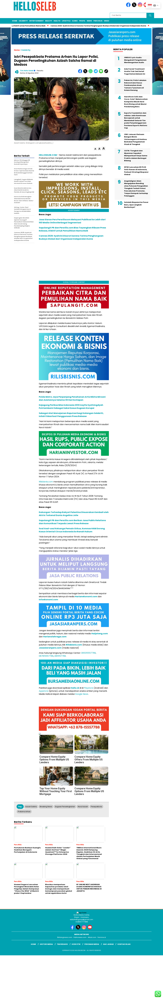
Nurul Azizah (83, 806)
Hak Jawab (108, 944)
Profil (82, 21)
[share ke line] (101, 73)
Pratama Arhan (24, 811)
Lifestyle (66, 21)
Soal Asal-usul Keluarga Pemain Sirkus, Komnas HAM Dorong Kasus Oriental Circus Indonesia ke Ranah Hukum (72, 530)
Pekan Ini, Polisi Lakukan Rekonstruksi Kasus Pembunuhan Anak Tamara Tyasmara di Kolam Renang (135, 85)
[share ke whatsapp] (91, 73)
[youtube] (90, 929)
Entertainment (36, 21)
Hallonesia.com (79, 937)
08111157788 (60, 655)
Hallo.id (75, 687)
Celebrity (23, 21)
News (89, 21)
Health (57, 21)
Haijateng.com (99, 633)
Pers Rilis (97, 21)
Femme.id (102, 937)
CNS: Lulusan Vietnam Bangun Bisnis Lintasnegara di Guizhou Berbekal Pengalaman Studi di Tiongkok (135, 139)
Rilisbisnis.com (46, 481)
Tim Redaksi (62, 944)
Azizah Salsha (31, 806)
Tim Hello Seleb (26, 71)
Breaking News (46, 806)
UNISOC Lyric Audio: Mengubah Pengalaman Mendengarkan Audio (135, 60)
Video (106, 21)
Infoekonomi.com (48, 599)
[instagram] (140, 6)
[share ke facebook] (80, 73)
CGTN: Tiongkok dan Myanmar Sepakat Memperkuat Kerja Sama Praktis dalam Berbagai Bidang (135, 155)
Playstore (88, 687)
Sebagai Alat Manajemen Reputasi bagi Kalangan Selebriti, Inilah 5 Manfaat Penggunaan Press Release (71, 415)
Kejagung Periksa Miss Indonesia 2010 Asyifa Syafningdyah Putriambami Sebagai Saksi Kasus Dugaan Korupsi (71, 407)
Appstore (43, 691)
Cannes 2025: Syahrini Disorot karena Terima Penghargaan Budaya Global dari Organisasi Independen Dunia (76, 26)
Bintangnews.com (64, 937)
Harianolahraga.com (54, 636)
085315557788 (88, 652)
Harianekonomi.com (86, 596)
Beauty (48, 21)
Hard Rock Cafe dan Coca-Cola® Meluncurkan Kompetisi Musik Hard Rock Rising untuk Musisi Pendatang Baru (136, 101)
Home (14, 21)
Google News (81, 694)
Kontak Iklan (124, 944)
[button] (95, 148)
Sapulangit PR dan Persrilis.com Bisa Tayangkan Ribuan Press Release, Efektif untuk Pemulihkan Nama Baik (72, 229)
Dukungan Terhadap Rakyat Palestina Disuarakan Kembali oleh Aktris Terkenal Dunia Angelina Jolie (74, 514)
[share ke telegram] (96, 73)
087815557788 (46, 655)
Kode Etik (76, 944)
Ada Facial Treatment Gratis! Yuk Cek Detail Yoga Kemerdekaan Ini (134, 71)
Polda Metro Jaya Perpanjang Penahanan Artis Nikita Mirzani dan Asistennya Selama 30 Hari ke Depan (72, 398)
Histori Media (46, 944)
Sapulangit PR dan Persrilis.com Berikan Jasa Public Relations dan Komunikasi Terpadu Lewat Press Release (72, 522)
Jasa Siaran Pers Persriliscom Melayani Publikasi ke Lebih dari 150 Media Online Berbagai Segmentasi (72, 221)
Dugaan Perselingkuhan (65, 806)
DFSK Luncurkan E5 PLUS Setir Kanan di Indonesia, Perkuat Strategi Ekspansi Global (136, 171)
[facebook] (128, 6)
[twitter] (134, 6)
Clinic (75, 21)
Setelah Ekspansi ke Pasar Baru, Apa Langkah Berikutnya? (136, 204)
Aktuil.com (92, 937)
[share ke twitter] (86, 73)
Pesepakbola (96, 806)
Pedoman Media (91, 944)
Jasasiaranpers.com (50, 647)
